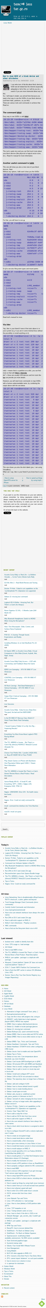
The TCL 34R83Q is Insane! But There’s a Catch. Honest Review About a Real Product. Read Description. (21, 773)
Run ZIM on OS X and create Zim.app (18, 871)
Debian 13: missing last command (16, 597)
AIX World (8, 947)
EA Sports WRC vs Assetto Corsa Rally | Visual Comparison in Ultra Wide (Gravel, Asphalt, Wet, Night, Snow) (20, 653)
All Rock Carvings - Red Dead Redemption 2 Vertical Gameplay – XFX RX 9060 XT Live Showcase (19, 688)
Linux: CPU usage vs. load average (17, 944)
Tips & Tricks (9, 881)
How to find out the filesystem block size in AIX (21, 928)
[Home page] (6, 16)
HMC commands (11, 926)
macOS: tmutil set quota (12, 812)
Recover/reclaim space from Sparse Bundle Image (22, 873)
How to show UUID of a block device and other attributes (21, 77)
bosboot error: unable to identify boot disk (19, 942)
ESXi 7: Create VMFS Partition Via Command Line (22, 967)
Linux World (8, 23)
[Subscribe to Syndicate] (2, 1297)
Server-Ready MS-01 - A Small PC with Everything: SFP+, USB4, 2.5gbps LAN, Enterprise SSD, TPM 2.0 (18, 784)
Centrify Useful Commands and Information (20, 907)
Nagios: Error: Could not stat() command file (19, 800)
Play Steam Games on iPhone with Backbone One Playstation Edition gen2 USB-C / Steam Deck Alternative (20, 763)
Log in (5, 486)
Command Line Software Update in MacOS (19, 863)
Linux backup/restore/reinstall (15, 910)
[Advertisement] (23, 48)
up (22, 479)
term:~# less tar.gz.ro (23, 6)
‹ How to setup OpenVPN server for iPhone (11, 480)
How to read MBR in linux (13, 950)
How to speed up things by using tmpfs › (34, 479)
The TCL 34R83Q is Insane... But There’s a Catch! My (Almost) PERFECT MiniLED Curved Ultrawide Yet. (20, 744)
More (43, 1299)
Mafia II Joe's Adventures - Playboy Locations (20, 923)
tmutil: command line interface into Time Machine (21, 806)
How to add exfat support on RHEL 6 (17, 920)
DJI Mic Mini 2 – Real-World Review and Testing (20, 583)
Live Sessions (9, 704)
